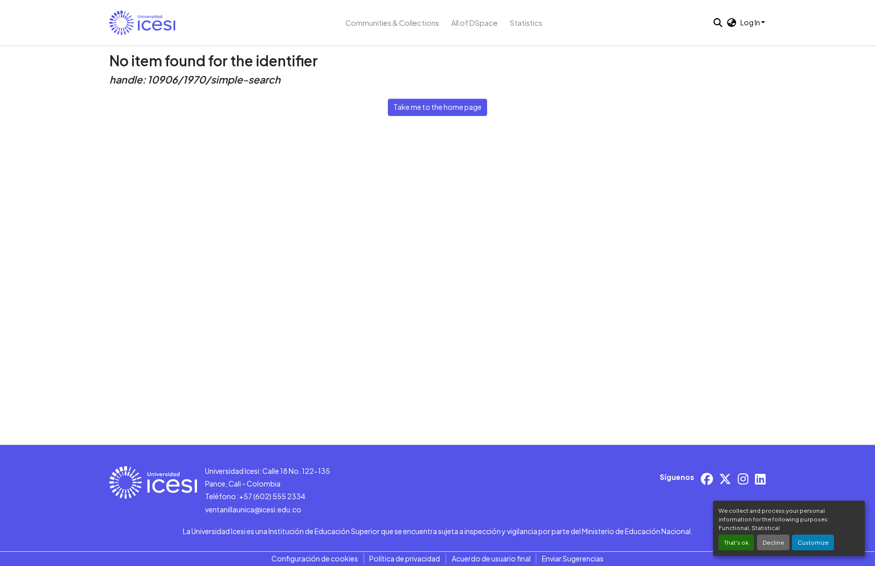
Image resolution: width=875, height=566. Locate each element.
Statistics (526, 22)
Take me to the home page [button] (437, 106)
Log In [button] (750, 22)
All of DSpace (474, 22)
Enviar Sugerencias (573, 558)
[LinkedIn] (760, 478)
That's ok (736, 542)
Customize (813, 542)
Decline (773, 542)
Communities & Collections (392, 22)
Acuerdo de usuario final (491, 558)
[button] (142, 23)
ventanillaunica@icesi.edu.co (253, 509)
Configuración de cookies (314, 558)
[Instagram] (743, 478)
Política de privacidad (404, 558)
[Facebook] (707, 478)
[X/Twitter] (725, 478)
